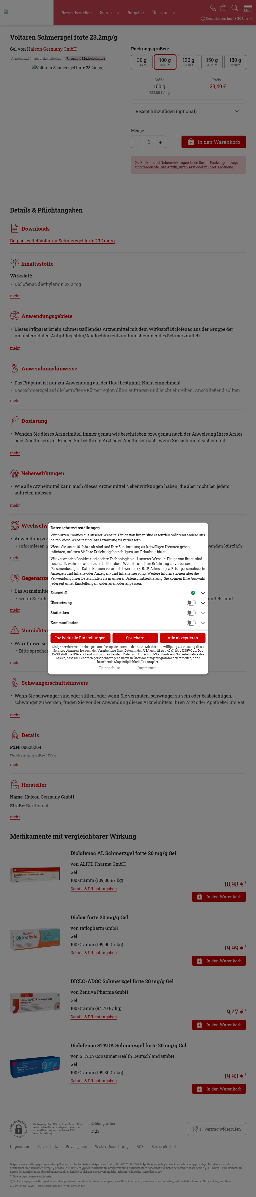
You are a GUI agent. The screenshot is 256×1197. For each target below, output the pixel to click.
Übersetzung (61, 602)
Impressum (147, 668)
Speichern (135, 637)
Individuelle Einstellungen (80, 637)
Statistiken (59, 612)
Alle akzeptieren (183, 637)
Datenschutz (109, 668)
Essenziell (58, 592)
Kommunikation (64, 622)
